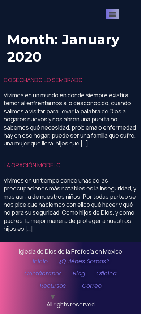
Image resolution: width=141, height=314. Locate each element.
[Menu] (112, 14)
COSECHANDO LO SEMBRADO (43, 80)
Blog (79, 273)
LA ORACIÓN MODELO (32, 165)
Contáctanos (43, 273)
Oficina (106, 273)
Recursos (53, 286)
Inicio (40, 261)
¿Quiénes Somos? (84, 261)
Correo (92, 286)
